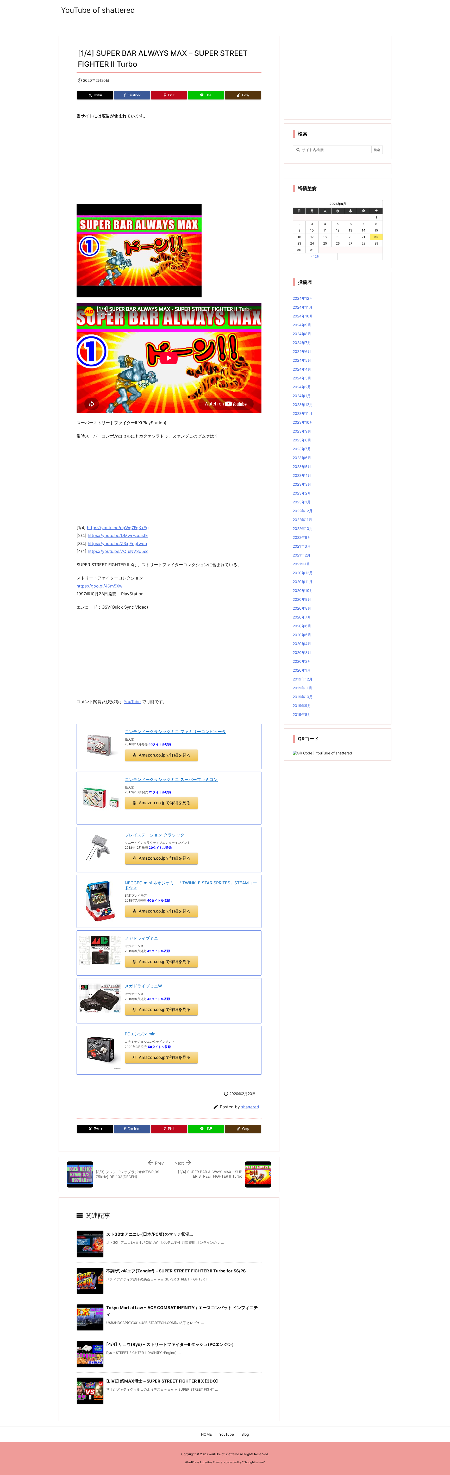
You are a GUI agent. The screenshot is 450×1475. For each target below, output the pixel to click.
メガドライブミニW (143, 986)
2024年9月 (302, 325)
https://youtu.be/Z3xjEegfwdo (117, 543)
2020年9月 (302, 599)
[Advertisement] (169, 161)
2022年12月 (302, 511)
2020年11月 (302, 581)
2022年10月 (303, 528)
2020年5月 (302, 635)
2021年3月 (302, 546)
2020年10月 (303, 590)
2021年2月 (301, 555)
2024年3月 (302, 378)
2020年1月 (302, 670)
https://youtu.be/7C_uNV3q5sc (118, 551)
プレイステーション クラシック (154, 835)
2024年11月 (302, 307)
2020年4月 (302, 643)
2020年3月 (302, 652)
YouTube (132, 701)
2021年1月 (301, 564)
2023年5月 (302, 466)
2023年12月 (303, 404)
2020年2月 (302, 661)
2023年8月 (302, 440)
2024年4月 (302, 369)
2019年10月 (303, 697)
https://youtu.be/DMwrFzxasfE (118, 535)
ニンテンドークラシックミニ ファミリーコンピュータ (175, 731)
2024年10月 (303, 316)
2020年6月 (302, 626)
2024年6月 (302, 351)
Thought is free (253, 1462)
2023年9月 (302, 431)
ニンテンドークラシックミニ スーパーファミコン (171, 779)
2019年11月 (302, 688)
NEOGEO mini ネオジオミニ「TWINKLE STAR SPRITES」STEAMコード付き (191, 885)
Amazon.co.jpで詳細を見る (165, 755)
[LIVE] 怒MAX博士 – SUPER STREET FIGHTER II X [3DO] (162, 1381)
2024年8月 (302, 334)
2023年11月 (302, 413)
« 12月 (315, 256)
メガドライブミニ (141, 938)
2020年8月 (302, 608)
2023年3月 (302, 484)
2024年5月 (302, 360)
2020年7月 (302, 617)
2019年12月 (302, 679)
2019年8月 (302, 714)
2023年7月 (302, 449)
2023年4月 (302, 475)
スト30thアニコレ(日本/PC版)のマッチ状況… (149, 1234)
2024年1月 (302, 395)
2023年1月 (302, 502)
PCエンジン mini (141, 1033)
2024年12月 (303, 298)
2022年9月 (302, 537)
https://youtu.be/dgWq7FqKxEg (118, 527)
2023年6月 (302, 457)
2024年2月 (302, 387)
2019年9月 (302, 705)
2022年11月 (302, 519)
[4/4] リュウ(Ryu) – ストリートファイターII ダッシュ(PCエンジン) (170, 1344)
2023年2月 (302, 493)
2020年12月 (303, 573)
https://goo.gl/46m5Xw (99, 586)
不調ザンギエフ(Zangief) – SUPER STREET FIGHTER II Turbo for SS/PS (176, 1270)
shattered (250, 1106)
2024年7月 (302, 342)
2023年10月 (303, 422)
